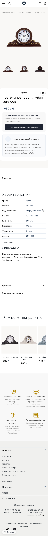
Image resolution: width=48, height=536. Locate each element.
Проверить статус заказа (13, 471)
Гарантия (6, 464)
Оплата (5, 460)
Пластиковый (32, 215)
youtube (16, 528)
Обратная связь (9, 475)
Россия (29, 205)
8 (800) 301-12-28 (12, 510)
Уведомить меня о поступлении (24, 127)
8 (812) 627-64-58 (35, 510)
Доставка (6, 456)
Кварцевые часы (33, 210)
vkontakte (9, 528)
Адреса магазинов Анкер (35, 515)
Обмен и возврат (9, 467)
